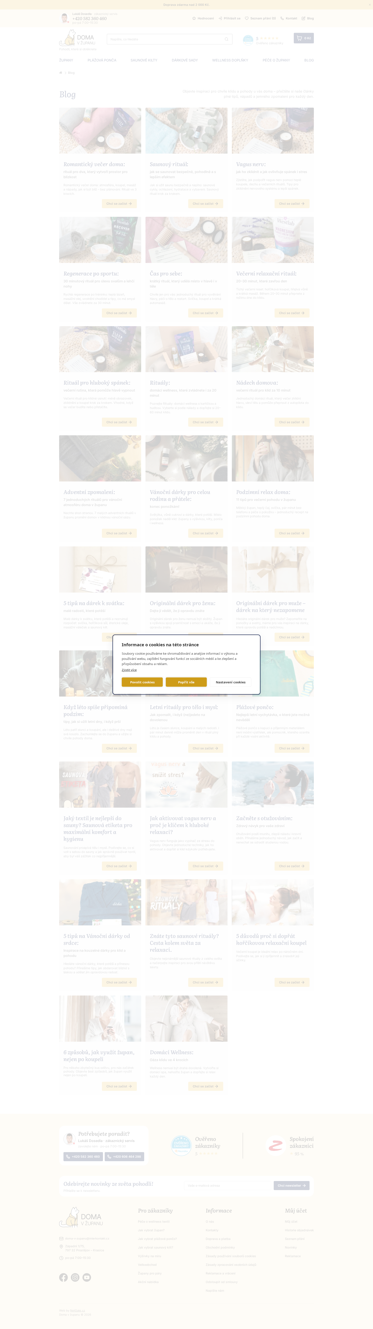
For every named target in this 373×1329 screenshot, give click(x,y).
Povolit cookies (142, 682)
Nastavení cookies (230, 682)
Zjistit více (129, 669)
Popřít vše (186, 682)
